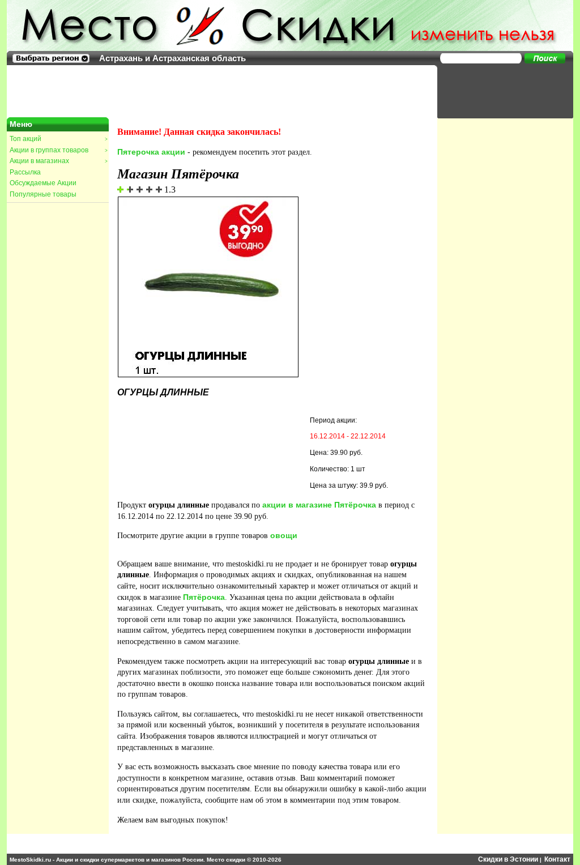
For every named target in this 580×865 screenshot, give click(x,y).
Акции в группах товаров (58, 150)
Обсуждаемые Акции (43, 183)
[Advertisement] (499, 90)
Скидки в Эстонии (508, 859)
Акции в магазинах (58, 161)
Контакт (557, 859)
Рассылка (25, 172)
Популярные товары (43, 194)
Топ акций (58, 139)
